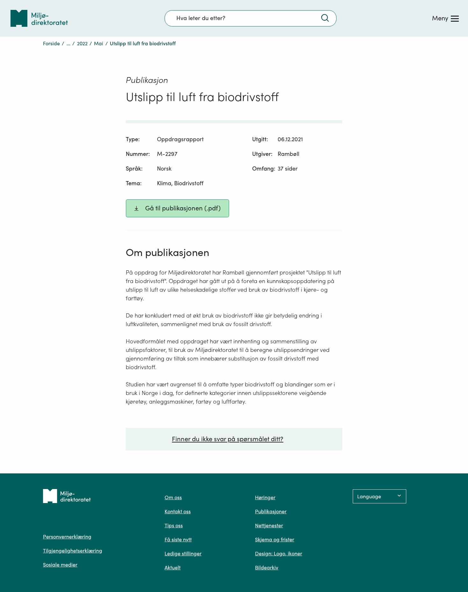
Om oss (173, 497)
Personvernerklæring (67, 536)
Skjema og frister (274, 539)
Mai (98, 43)
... (68, 43)
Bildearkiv (266, 567)
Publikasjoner (271, 511)
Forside (51, 43)
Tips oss (174, 525)
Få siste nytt (178, 539)
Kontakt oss (178, 511)
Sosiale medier (60, 564)
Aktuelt (173, 567)
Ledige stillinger (183, 553)
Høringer (265, 497)
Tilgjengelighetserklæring (72, 550)
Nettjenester (269, 525)
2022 (82, 43)
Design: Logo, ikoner (278, 553)
